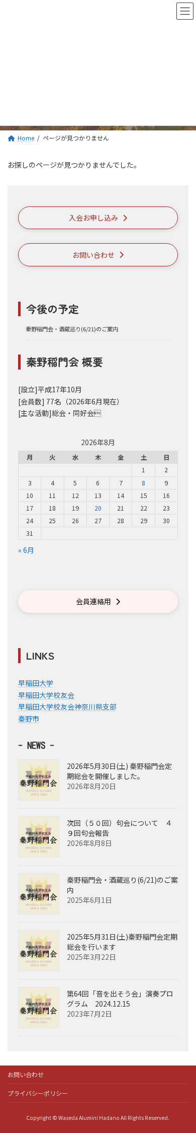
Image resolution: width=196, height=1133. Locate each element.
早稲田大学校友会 (46, 694)
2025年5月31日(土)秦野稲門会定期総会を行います (122, 942)
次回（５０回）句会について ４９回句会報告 (119, 828)
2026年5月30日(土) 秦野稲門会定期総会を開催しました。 (119, 771)
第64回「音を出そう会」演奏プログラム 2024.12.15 (120, 998)
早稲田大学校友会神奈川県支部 (67, 706)
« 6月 (26, 550)
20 (98, 508)
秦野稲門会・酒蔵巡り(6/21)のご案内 (72, 329)
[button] (98, 217)
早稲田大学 (35, 683)
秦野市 (28, 719)
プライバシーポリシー (38, 1093)
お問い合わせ (26, 1074)
